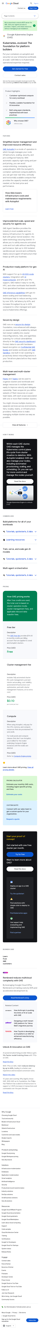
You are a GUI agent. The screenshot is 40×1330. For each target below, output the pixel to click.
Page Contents (9, 16)
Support (4, 1226)
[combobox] (9, 1326)
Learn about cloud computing (11, 1223)
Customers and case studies (11, 1135)
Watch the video (9, 1075)
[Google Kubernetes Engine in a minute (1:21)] (20, 493)
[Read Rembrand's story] (20, 997)
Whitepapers (6, 1141)
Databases (5, 1172)
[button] (20, 532)
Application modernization (10, 1175)
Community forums (8, 1299)
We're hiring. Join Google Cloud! (12, 1296)
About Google (6, 1312)
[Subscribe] (32, 1320)
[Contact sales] (20, 75)
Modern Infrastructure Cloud (11, 1122)
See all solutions (7, 1201)
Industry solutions (7, 1191)
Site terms (22, 1312)
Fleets (5, 379)
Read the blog (8, 1062)
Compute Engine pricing (22, 756)
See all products (7, 1160)
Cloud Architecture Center (10, 1232)
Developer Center (7, 1277)
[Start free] (33, 8)
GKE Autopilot (9, 149)
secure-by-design (22, 324)
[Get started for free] (20, 69)
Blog (3, 1144)
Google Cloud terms (9, 1316)
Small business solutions (10, 1198)
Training (4, 1235)
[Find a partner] (15, 932)
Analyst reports (7, 1138)
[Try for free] (20, 854)
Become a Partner (7, 1267)
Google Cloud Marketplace (10, 1219)
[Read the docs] (20, 481)
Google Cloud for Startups (10, 1245)
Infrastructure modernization (11, 1168)
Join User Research (8, 1293)
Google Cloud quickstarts (10, 1216)
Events (4, 1270)
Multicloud (5, 1125)
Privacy (14, 1312)
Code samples (6, 1229)
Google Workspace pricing (10, 1156)
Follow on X (5, 1290)
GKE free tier (15, 636)
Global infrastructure (8, 1128)
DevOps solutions (7, 1194)
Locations (5, 1131)
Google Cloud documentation (11, 1213)
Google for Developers (9, 1242)
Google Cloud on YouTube (10, 1283)
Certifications (6, 1239)
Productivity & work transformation (13, 1188)
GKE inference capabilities (14, 293)
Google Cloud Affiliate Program (12, 1210)
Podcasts (5, 1273)
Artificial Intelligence (8, 1181)
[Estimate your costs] (14, 794)
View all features (19, 425)
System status (6, 1248)
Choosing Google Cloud (9, 1115)
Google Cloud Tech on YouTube (12, 1286)
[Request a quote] (13, 819)
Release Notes (6, 1252)
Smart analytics (7, 1178)
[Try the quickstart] (17, 893)
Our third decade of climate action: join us (17, 1307)
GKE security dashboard (25, 341)
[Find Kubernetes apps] (18, 913)
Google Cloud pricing (8, 1153)
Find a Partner (6, 1264)
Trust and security (7, 1118)
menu (3, 3)
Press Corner (6, 1280)
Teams (15, 379)
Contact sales (6, 1260)
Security (4, 1185)
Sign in (36, 3)
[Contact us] (21, 8)
